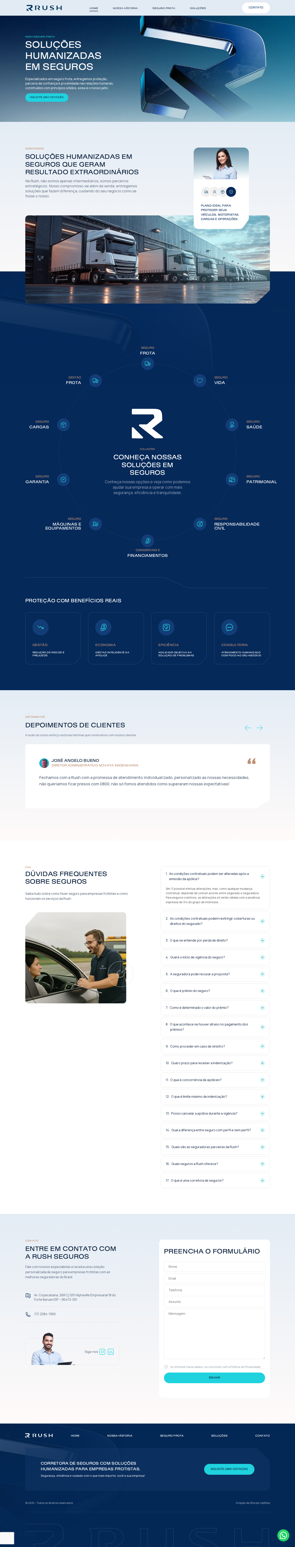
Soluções (198, 8)
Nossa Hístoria (125, 8)
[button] (283, 1535)
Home (94, 8)
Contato (256, 7)
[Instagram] (102, 1352)
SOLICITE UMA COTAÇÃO (47, 97)
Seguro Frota (164, 8)
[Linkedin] (111, 1352)
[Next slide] (259, 727)
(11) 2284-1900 (45, 1314)
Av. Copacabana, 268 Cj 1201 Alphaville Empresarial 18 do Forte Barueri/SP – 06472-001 (75, 1297)
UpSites (265, 1503)
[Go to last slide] (247, 727)
